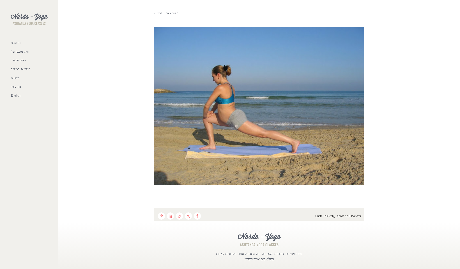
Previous (171, 13)
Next (159, 13)
